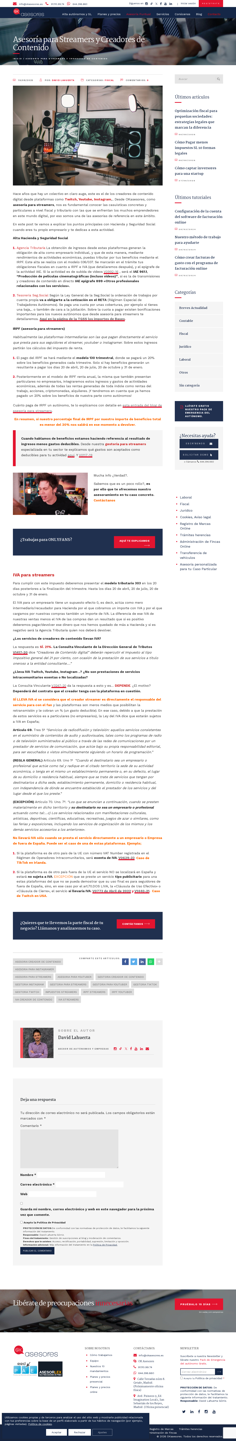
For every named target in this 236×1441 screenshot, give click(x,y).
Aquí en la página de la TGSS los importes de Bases (82, 319)
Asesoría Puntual (138, 14)
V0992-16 (111, 272)
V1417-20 (20, 652)
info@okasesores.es (31, 4)
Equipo (94, 1360)
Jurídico (185, 346)
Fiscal (109, 80)
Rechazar (79, 1432)
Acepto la (204, 1378)
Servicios (163, 14)
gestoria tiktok (145, 984)
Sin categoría (189, 385)
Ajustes (102, 1432)
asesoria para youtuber (74, 976)
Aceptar (56, 1432)
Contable (186, 321)
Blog (199, 14)
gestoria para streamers (68, 984)
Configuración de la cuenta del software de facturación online (199, 217)
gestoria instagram (29, 984)
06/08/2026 (187, 134)
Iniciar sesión (188, 3)
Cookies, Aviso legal (195, 517)
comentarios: (137, 80)
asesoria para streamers (33, 976)
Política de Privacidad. (105, 1245)
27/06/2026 (187, 181)
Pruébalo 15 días (195, 1304)
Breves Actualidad (193, 308)
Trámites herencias (195, 535)
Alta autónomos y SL (77, 14)
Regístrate (211, 3)
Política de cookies (40, 1424)
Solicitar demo (196, 455)
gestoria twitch (27, 992)
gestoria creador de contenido (121, 976)
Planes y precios (109, 14)
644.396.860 (80, 4)
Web (23, 1194)
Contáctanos (132, 923)
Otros (183, 372)
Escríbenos (195, 443)
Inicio (17, 59)
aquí (71, 455)
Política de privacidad (208, 1378)
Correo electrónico (37, 1184)
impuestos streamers (61, 992)
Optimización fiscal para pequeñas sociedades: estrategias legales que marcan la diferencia (196, 119)
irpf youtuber (122, 992)
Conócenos (182, 14)
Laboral (185, 359)
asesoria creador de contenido (38, 961)
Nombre (28, 1175)
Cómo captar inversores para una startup (195, 171)
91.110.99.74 (57, 4)
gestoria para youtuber (110, 984)
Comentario (31, 1126)
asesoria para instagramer (34, 969)
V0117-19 (85, 455)
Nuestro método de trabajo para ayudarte (198, 240)
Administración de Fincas (161, 1432)
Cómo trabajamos (101, 1355)
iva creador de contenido (33, 999)
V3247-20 (58, 685)
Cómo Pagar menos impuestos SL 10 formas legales (195, 148)
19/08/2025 (25, 80)
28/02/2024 (187, 229)
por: (59, 80)
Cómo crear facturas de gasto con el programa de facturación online (196, 263)
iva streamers (68, 999)
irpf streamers (94, 992)
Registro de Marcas (161, 1429)
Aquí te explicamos (134, 540)
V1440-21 (141, 891)
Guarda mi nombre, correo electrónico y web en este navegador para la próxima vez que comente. (87, 1212)
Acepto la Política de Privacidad (44, 1222)
